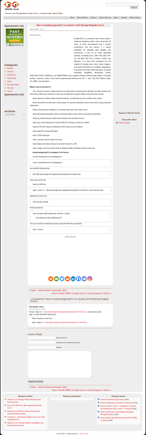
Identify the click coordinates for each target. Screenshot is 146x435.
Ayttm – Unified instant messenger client (49, 290)
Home (72, 18)
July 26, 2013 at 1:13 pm (37, 309)
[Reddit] (67, 278)
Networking (11, 78)
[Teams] (84, 278)
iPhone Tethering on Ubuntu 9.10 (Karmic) (116, 403)
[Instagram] (89, 278)
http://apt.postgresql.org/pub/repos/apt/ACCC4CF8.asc (65, 312)
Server (9, 91)
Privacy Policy (135, 18)
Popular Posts (82, 18)
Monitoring (11, 75)
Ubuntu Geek (83, 433)
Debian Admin (124, 123)
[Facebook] (78, 278)
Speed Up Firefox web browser (112, 400)
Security (10, 88)
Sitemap (124, 18)
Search (93, 18)
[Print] (50, 278)
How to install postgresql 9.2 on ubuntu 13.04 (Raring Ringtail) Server (70, 25)
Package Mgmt (13, 85)
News (9, 81)
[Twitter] (61, 278)
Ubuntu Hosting (105, 18)
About (116, 18)
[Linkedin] (73, 278)
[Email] (56, 278)
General (10, 72)
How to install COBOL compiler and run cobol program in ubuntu (81, 293)
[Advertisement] (15, 56)
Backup (10, 68)
